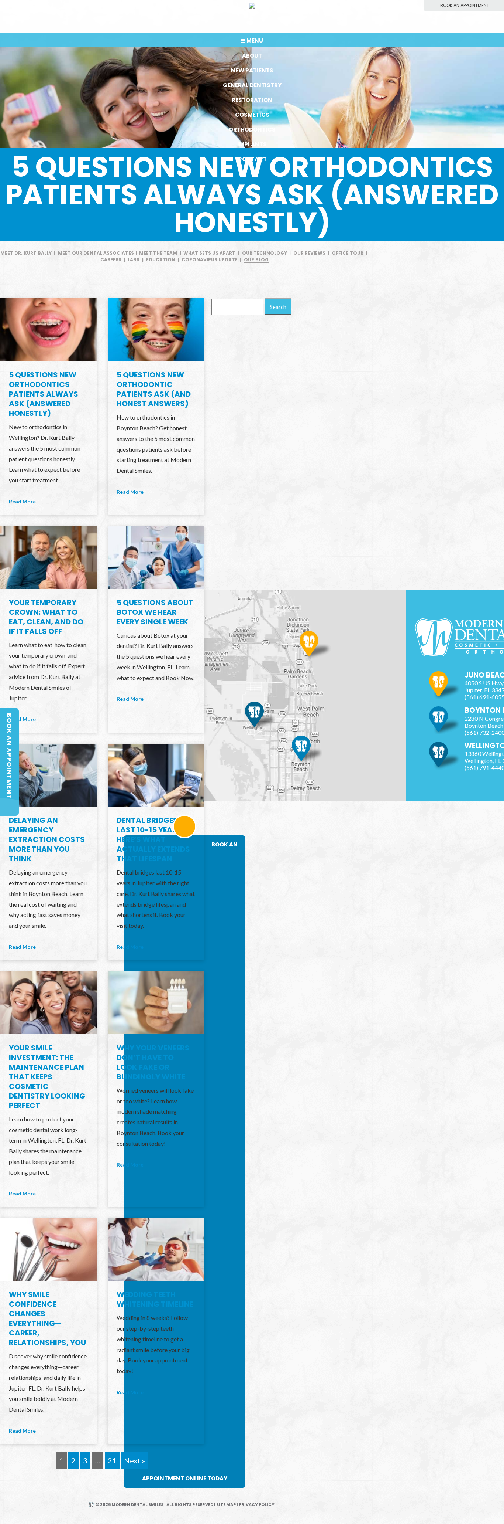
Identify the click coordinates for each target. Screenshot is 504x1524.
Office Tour (347, 253)
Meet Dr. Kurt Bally (26, 253)
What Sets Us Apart (209, 253)
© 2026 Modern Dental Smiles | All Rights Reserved (154, 1504)
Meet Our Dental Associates (96, 253)
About (252, 56)
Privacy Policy (257, 1504)
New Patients (252, 70)
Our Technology (264, 253)
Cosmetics (252, 115)
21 (112, 1460)
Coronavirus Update (210, 260)
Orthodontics (252, 129)
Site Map (226, 1504)
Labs (133, 260)
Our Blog (256, 260)
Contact (252, 159)
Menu (254, 40)
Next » (134, 1460)
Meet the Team (158, 253)
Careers (110, 260)
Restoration (252, 100)
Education (160, 260)
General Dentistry (252, 85)
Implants (252, 144)
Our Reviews (309, 253)
